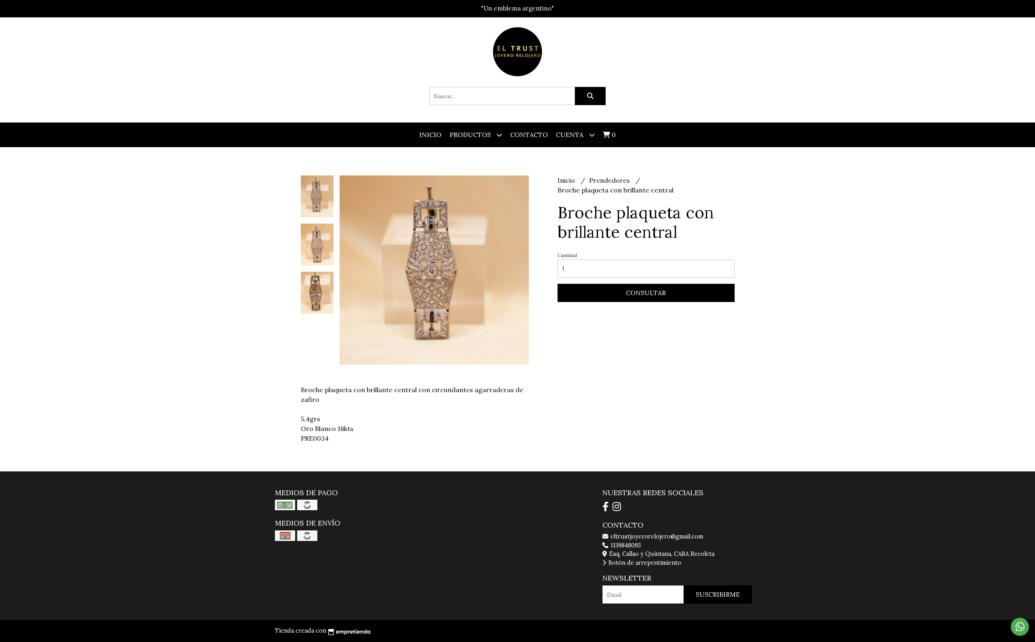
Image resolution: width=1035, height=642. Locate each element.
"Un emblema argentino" (517, 8)
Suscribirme (718, 594)
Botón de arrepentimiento (644, 562)
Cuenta (570, 135)
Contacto (529, 135)
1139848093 (625, 545)
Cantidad (567, 255)
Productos (471, 135)
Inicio (430, 135)
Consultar (646, 293)
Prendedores (610, 180)
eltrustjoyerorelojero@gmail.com (656, 536)
